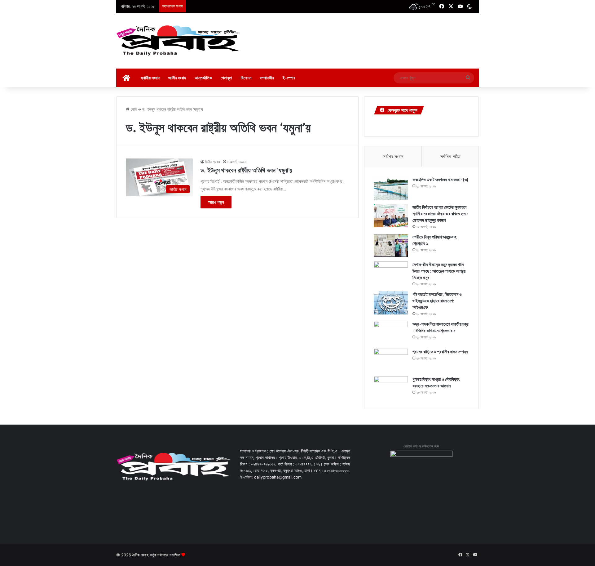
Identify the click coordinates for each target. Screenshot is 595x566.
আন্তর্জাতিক (203, 77)
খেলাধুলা (226, 77)
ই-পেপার (289, 77)
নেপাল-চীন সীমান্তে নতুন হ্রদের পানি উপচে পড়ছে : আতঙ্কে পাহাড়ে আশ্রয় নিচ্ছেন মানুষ (438, 271)
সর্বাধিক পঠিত (450, 156)
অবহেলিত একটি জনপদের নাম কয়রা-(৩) (440, 179)
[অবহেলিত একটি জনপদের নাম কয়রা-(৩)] (391, 188)
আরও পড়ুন (216, 202)
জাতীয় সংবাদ (177, 77)
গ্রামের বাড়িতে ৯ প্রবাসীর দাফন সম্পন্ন (440, 351)
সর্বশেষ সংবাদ (393, 156)
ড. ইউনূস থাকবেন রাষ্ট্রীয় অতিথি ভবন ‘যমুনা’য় (246, 170)
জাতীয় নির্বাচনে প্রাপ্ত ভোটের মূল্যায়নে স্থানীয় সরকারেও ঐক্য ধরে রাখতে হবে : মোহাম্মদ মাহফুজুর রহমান (440, 213)
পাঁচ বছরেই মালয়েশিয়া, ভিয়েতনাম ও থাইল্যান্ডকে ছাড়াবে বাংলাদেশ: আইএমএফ (437, 301)
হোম (133, 109)
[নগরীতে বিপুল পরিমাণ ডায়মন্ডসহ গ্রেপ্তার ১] (391, 245)
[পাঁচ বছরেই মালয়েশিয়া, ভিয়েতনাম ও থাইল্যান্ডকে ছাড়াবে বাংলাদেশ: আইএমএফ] (391, 302)
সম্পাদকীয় (267, 77)
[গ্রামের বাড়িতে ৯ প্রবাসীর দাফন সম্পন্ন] (391, 360)
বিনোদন (246, 77)
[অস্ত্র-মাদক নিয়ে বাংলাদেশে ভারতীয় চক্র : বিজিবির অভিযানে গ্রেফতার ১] (391, 332)
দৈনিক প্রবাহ (212, 161)
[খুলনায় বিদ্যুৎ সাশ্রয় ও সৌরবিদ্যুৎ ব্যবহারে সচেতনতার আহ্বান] (391, 387)
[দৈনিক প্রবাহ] (178, 40)
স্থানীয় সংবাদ (150, 77)
